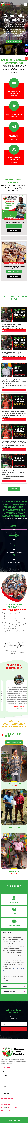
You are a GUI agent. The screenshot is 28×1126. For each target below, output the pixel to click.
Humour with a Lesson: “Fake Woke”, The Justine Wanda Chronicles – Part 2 (14, 442)
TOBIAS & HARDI (14, 828)
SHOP (4, 1090)
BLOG (4, 1082)
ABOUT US (5, 1075)
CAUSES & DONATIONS (8, 1079)
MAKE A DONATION (14, 41)
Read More (14, 95)
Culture (14, 913)
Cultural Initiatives (14, 114)
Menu (25, 4)
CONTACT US (6, 1093)
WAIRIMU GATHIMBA (14, 784)
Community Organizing (14, 925)
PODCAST (5, 1086)
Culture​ (5, 986)
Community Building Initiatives (14, 92)
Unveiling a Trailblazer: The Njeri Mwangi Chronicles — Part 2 (12, 353)
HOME (4, 1071)
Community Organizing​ (9, 991)
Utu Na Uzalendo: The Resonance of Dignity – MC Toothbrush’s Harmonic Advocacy (13, 472)
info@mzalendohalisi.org (13, 1111)
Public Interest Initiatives (14, 136)
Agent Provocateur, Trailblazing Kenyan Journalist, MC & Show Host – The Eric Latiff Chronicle (14, 381)
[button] (14, 933)
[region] (14, 28)
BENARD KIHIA (14, 871)
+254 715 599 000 (12, 1107)
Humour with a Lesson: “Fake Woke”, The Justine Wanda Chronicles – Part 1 (14, 412)
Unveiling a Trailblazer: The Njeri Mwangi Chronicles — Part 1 (12, 325)
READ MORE (4, 330)
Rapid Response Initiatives (14, 159)
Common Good (14, 902)
